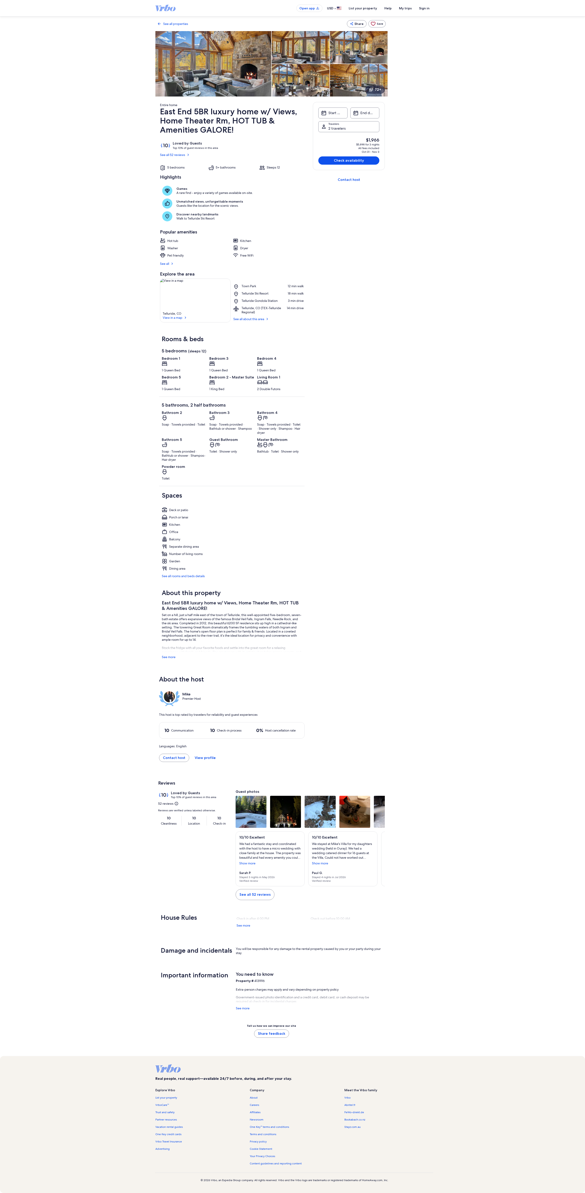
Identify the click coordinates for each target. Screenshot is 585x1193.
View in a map (172, 318)
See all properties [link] (175, 24)
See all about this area (248, 319)
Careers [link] (254, 1105)
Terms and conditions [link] (263, 1134)
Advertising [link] (162, 1149)
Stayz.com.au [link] (352, 1127)
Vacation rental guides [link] (169, 1127)
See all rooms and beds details (183, 576)
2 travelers (337, 128)
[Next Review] (379, 859)
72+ (378, 89)
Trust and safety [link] (165, 1112)
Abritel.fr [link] (349, 1105)
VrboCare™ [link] (162, 1105)
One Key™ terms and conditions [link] (269, 1127)
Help (388, 8)
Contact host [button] (174, 758)
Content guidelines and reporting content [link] (276, 1163)
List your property (363, 8)
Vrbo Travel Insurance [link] (168, 1141)
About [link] (254, 1097)
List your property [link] (166, 1097)
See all (164, 264)
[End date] (364, 112)
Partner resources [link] (166, 1119)
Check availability (349, 160)
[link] (377, 23)
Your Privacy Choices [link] (262, 1156)
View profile (205, 758)
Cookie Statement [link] (261, 1149)
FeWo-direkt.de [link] (354, 1112)
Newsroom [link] (256, 1119)
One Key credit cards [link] (168, 1134)
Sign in (424, 8)
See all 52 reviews (172, 155)
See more (169, 657)
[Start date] (332, 112)
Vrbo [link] (347, 1097)
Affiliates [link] (255, 1112)
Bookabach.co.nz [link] (354, 1119)
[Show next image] (379, 811)
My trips (405, 8)
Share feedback (271, 1033)
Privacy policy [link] (258, 1141)
